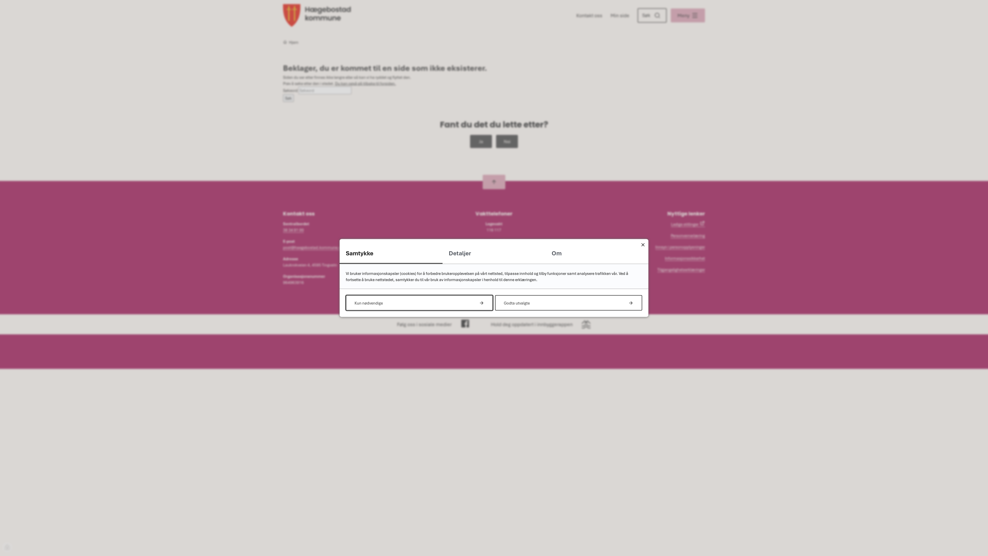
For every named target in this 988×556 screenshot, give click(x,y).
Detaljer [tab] (460, 253)
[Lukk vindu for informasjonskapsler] (643, 244)
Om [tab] (557, 253)
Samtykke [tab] (359, 253)
